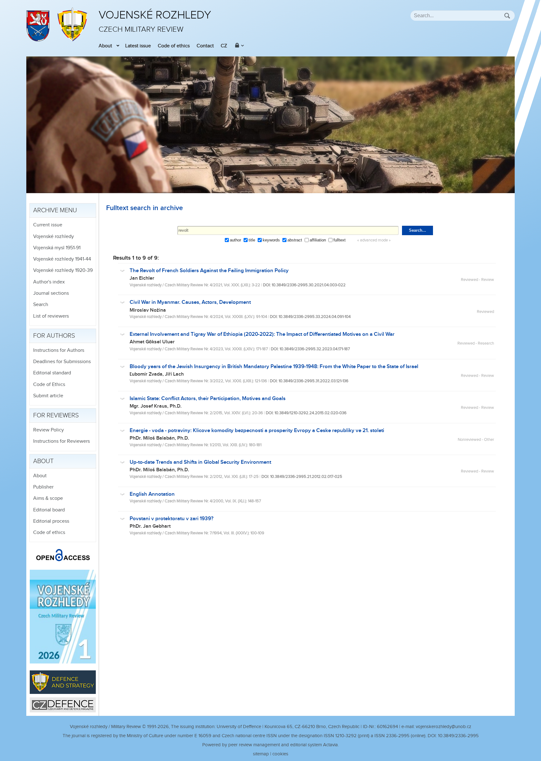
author (235, 240)
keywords (271, 240)
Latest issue (138, 46)
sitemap (261, 754)
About (105, 46)
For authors (54, 336)
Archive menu (55, 210)
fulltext (339, 240)
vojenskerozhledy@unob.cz (443, 726)
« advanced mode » (374, 240)
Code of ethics (174, 46)
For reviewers (56, 415)
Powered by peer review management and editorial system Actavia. (270, 745)
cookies (280, 754)
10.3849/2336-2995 (458, 735)
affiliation (318, 240)
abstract (294, 240)
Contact (205, 46)
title (252, 240)
